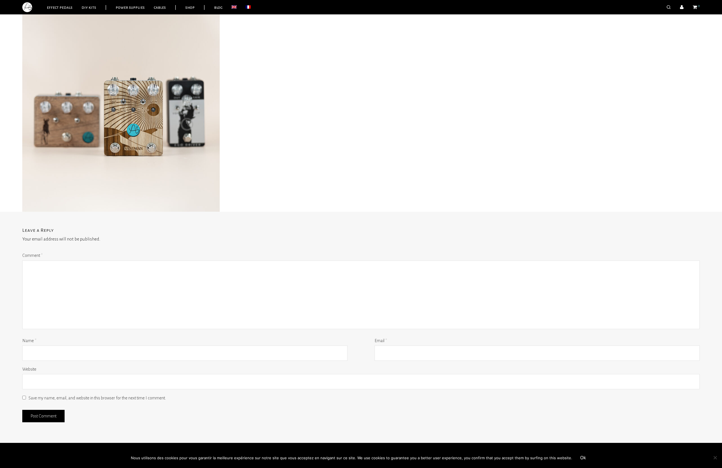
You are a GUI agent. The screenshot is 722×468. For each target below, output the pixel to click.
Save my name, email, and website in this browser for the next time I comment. (97, 398)
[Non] (715, 457)
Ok (583, 457)
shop (190, 7)
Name (29, 340)
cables (160, 7)
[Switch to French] (248, 7)
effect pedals (59, 7)
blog (218, 7)
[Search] (668, 7)
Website (29, 369)
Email (381, 340)
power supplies (130, 7)
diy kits (89, 7)
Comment (32, 255)
